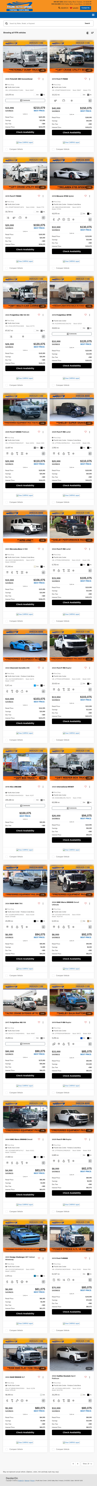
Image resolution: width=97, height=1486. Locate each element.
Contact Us (86, 8)
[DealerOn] (12, 1478)
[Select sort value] (92, 33)
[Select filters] (87, 32)
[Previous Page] (73, 1464)
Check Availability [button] (25, 132)
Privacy (32, 1480)
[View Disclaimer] (71, 100)
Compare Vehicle (16, 149)
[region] (25, 122)
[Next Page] (77, 1464)
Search (87, 23)
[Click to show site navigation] (93, 15)
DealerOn (21, 1480)
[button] (45, 56)
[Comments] (90, 100)
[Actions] (43, 79)
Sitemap (27, 1480)
